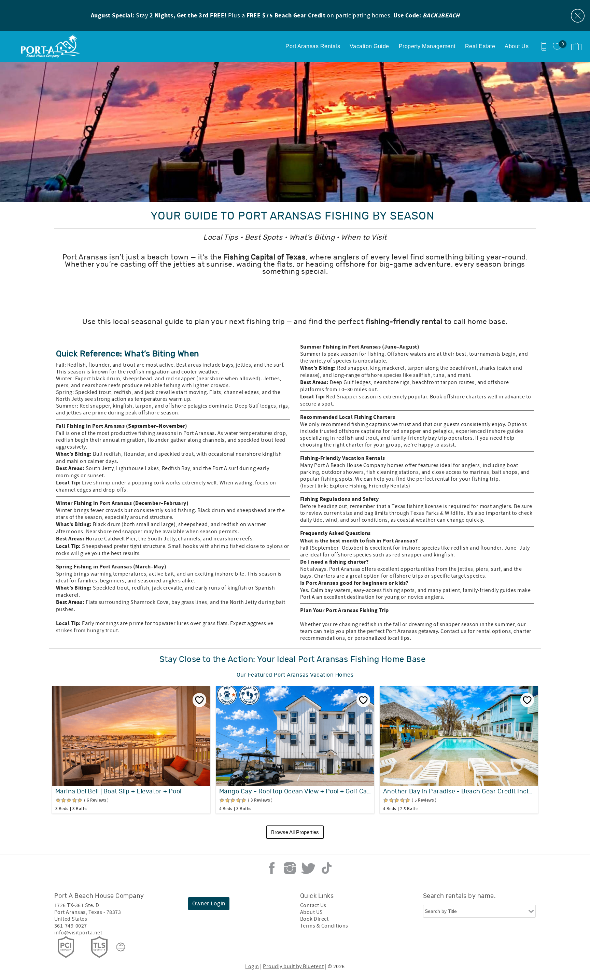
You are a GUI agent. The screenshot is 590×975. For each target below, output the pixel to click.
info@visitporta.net (78, 932)
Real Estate (480, 46)
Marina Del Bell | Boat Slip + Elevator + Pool (118, 792)
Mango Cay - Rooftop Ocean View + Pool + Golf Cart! (295, 792)
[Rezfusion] (121, 947)
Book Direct (314, 919)
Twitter (308, 868)
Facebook (272, 868)
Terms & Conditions (324, 925)
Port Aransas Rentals (312, 46)
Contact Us (313, 905)
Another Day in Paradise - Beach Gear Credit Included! (459, 792)
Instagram (290, 868)
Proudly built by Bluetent (293, 966)
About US (311, 912)
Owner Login (208, 903)
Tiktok (326, 868)
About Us (517, 46)
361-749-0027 (70, 925)
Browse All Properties (295, 832)
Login (252, 966)
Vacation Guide (369, 46)
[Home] (52, 46)
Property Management (427, 46)
